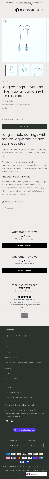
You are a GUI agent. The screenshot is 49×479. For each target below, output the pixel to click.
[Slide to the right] (46, 70)
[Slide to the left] (2, 70)
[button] (4, 10)
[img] (24, 288)
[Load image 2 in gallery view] (24, 70)
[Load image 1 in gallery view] (11, 70)
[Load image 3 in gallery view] (37, 70)
